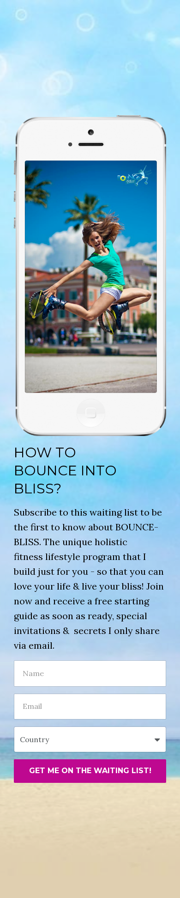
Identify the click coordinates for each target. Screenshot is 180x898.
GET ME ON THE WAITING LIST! (90, 770)
